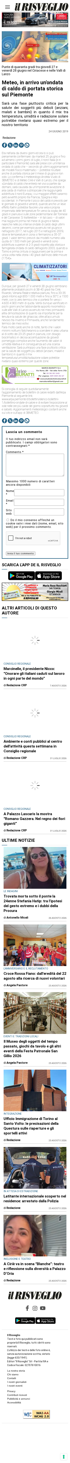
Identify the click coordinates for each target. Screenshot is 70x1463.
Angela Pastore (17, 985)
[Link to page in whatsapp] (26, 145)
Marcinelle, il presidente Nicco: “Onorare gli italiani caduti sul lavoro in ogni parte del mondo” (34, 674)
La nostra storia (16, 1370)
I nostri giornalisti (16, 1382)
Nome (10, 492)
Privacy (11, 1391)
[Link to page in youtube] (42, 1308)
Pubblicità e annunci (18, 1398)
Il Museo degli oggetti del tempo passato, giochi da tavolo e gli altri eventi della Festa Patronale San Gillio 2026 (32, 1048)
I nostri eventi (14, 1385)
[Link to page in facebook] (4, 145)
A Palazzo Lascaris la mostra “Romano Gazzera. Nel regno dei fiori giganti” (34, 819)
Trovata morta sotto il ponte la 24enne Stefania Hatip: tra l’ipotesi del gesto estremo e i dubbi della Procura (33, 903)
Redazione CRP (16, 685)
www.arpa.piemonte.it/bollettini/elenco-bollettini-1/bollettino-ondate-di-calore (30, 400)
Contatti (11, 1378)
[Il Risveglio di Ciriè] (42, 7)
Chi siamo (12, 1374)
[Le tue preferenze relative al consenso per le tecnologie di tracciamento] (63, 1456)
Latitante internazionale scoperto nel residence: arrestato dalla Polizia (35, 1198)
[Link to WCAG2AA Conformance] (35, 1414)
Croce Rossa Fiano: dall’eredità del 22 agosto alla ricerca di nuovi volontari (35, 976)
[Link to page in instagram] (35, 1308)
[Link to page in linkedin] (15, 145)
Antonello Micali (17, 917)
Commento (15, 452)
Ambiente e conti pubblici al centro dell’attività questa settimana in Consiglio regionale (33, 746)
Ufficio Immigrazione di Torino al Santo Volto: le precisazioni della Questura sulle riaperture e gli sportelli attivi (31, 1126)
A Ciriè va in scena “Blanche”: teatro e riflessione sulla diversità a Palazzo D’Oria (35, 1269)
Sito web (9, 512)
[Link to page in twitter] (10, 145)
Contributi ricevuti (17, 1395)
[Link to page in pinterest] (21, 145)
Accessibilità (14, 1402)
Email (9, 502)
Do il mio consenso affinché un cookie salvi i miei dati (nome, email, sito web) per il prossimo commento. (35, 523)
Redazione (9, 137)
